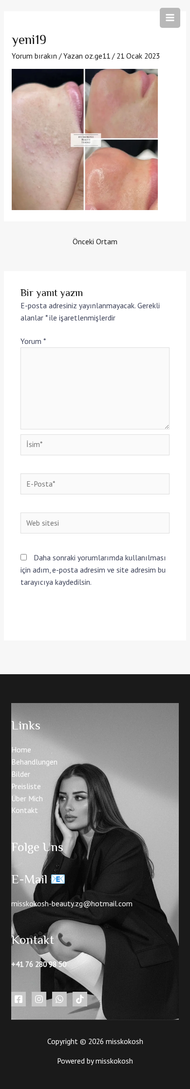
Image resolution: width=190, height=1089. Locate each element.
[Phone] (59, 999)
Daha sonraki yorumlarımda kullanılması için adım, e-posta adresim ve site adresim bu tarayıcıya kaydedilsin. (93, 570)
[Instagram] (39, 999)
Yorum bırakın (34, 56)
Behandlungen (34, 762)
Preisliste (26, 786)
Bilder (20, 774)
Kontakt (24, 810)
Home (21, 749)
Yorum (32, 341)
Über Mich (27, 798)
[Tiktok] (80, 999)
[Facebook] (18, 999)
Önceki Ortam (95, 241)
